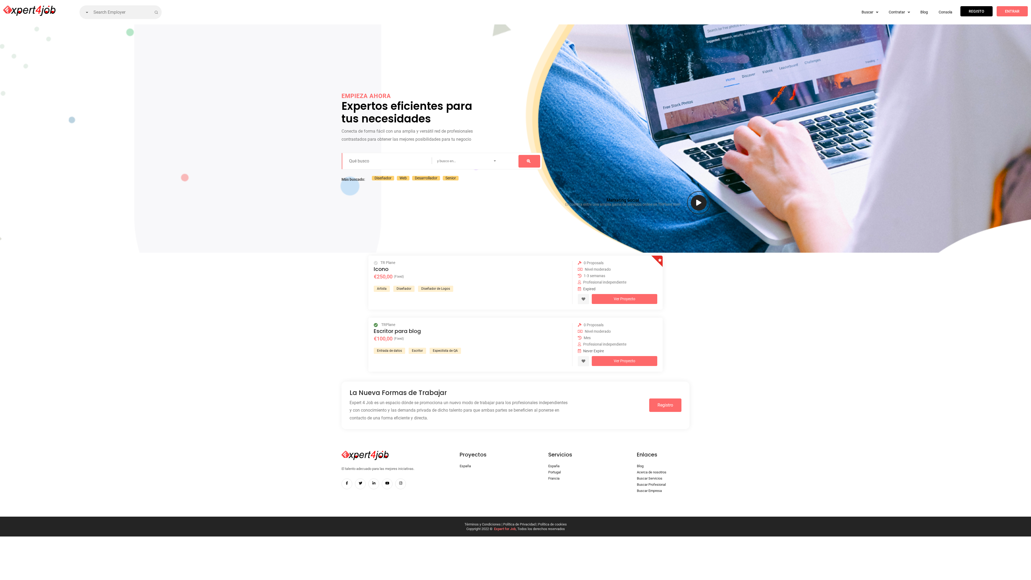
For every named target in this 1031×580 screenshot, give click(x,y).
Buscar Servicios (649, 478)
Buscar (868, 12)
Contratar (897, 12)
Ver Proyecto (624, 299)
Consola (945, 12)
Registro (665, 405)
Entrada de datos (389, 351)
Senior (450, 178)
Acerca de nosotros (651, 472)
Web (403, 178)
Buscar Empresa (649, 491)
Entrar (1012, 11)
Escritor (417, 351)
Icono (381, 269)
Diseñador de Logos (435, 289)
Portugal (554, 472)
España (465, 466)
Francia (554, 478)
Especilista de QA (445, 351)
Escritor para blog (397, 331)
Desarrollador (426, 178)
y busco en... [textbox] (446, 161)
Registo (976, 11)
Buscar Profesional (651, 485)
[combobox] (487, 161)
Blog (924, 12)
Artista (382, 289)
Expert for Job (505, 529)
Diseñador (383, 178)
